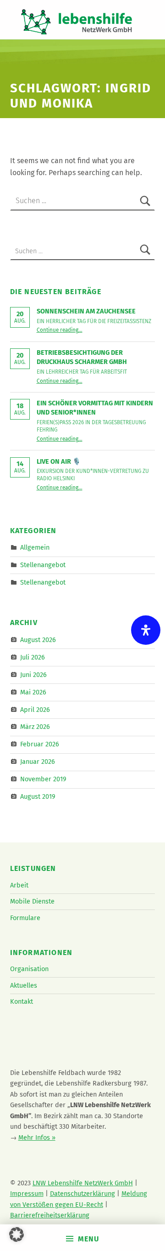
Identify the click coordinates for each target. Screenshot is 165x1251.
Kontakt (21, 1001)
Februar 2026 (39, 744)
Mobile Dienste (32, 901)
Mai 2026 (33, 692)
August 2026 (38, 640)
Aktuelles (23, 985)
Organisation (29, 969)
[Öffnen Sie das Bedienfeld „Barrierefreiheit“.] (145, 630)
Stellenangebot (43, 565)
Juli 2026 (32, 657)
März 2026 (35, 726)
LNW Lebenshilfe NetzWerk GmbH (83, 1183)
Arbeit (19, 885)
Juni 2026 (33, 675)
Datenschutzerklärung (82, 1193)
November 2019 (43, 779)
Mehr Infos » (36, 1137)
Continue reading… (59, 330)
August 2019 (37, 796)
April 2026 (35, 709)
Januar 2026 (37, 761)
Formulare (25, 918)
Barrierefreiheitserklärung (49, 1215)
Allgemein (35, 547)
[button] (16, 1234)
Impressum (27, 1193)
